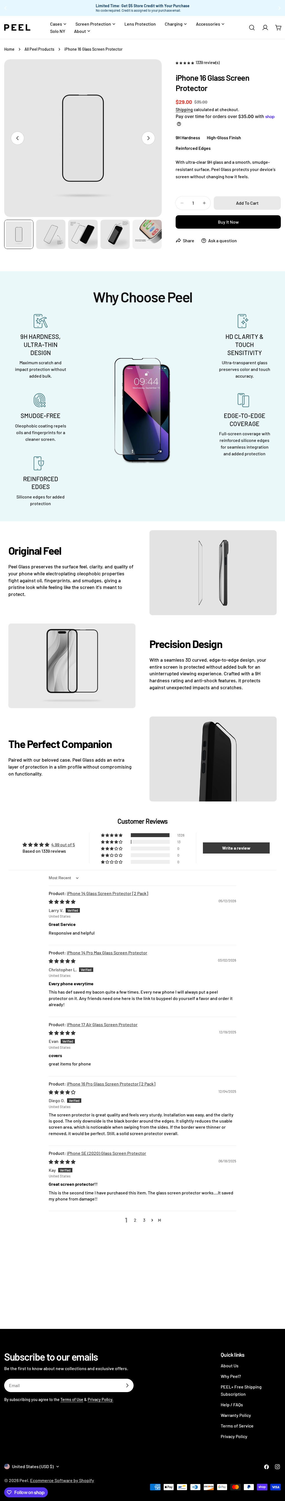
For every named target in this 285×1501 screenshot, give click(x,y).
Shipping (184, 109)
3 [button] (144, 1220)
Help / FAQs (232, 1404)
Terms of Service (237, 1425)
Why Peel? (231, 1376)
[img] (62, 901)
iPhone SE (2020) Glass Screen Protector (106, 1153)
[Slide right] (148, 138)
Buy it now (228, 221)
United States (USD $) (33, 1466)
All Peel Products (39, 49)
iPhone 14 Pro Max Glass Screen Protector (107, 952)
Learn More (211, 8)
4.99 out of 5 (63, 844)
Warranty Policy (236, 1415)
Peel (23, 1480)
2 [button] (135, 1220)
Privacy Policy (234, 1436)
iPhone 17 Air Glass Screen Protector (102, 1024)
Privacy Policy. (100, 1399)
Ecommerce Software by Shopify (62, 1480)
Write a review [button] (236, 847)
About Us (230, 1365)
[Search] (251, 27)
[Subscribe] (127, 1385)
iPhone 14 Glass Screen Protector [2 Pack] (107, 893)
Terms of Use (71, 1399)
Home (9, 49)
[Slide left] (17, 138)
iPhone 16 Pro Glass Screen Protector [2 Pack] (111, 1083)
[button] (185, 62)
